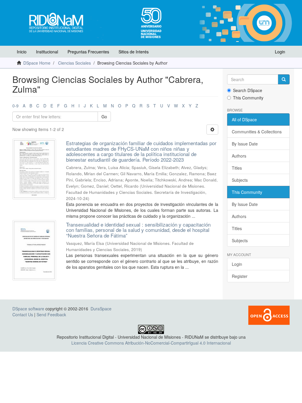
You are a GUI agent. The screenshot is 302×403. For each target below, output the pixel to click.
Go (104, 116)
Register (239, 276)
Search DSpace (247, 90)
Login (237, 264)
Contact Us (22, 314)
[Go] (284, 79)
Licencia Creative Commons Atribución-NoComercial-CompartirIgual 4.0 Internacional (151, 343)
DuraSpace (101, 309)
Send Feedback (51, 314)
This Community (248, 98)
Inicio (22, 52)
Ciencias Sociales (74, 63)
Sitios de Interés (134, 52)
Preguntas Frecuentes (88, 52)
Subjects (240, 180)
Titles (237, 168)
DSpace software (28, 309)
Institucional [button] (47, 52)
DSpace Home (36, 63)
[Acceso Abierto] (269, 314)
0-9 (15, 106)
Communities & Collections (257, 132)
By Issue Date (245, 144)
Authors (239, 156)
